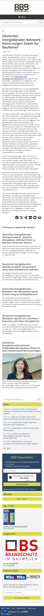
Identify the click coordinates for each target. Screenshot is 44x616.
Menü (23, 17)
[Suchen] (40, 22)
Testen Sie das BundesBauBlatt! (15, 526)
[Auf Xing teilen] (26, 218)
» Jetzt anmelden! (22, 484)
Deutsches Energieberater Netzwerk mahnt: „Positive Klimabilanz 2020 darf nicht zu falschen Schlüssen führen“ (18, 238)
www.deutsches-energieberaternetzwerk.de (14, 77)
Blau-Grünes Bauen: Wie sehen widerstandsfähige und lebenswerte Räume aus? (21, 418)
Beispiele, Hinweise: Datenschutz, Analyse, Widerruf (19, 489)
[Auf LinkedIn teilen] (30, 218)
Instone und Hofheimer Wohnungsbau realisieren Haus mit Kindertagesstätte (16, 436)
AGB (13, 608)
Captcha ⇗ (30, 480)
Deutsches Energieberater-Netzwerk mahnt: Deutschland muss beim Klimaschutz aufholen (20, 267)
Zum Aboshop (8, 528)
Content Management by (10, 612)
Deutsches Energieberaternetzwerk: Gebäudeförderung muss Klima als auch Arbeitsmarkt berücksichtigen (21, 346)
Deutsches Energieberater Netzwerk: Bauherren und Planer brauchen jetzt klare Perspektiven (21, 318)
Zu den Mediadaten (10, 563)
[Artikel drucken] (39, 217)
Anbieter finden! (22, 598)
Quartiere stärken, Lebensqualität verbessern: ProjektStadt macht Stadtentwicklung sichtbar (22, 411)
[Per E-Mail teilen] (35, 217)
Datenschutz (21, 608)
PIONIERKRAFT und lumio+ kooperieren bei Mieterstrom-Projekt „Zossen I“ (21, 442)
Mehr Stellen (22, 499)
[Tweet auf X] (21, 218)
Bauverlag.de (6, 614)
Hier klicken (24, 478)
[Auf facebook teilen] (17, 218)
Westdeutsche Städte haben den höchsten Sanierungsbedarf (20, 423)
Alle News (7, 448)
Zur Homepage (9, 565)
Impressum (32, 608)
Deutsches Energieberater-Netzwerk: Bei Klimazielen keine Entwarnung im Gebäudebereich (20, 291)
